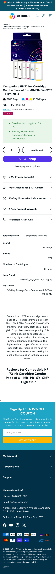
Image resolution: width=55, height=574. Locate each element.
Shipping (7, 109)
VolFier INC (14, 549)
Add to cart (37, 150)
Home (5, 25)
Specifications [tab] (11, 235)
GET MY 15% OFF (27, 440)
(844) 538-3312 (19, 496)
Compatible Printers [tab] (35, 235)
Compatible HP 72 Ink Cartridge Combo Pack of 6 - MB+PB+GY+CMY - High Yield (24, 27)
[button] (50, 15)
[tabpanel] (27, 268)
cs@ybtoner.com (19, 502)
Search (6, 567)
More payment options (27, 166)
